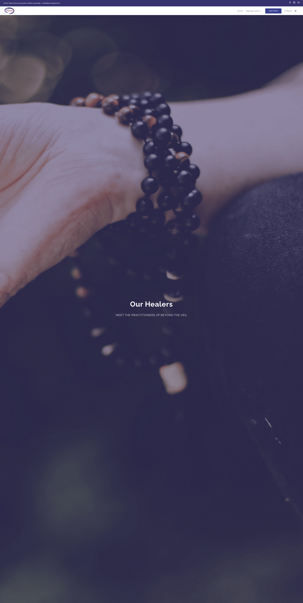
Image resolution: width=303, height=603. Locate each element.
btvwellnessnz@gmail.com (51, 3)
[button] (295, 11)
